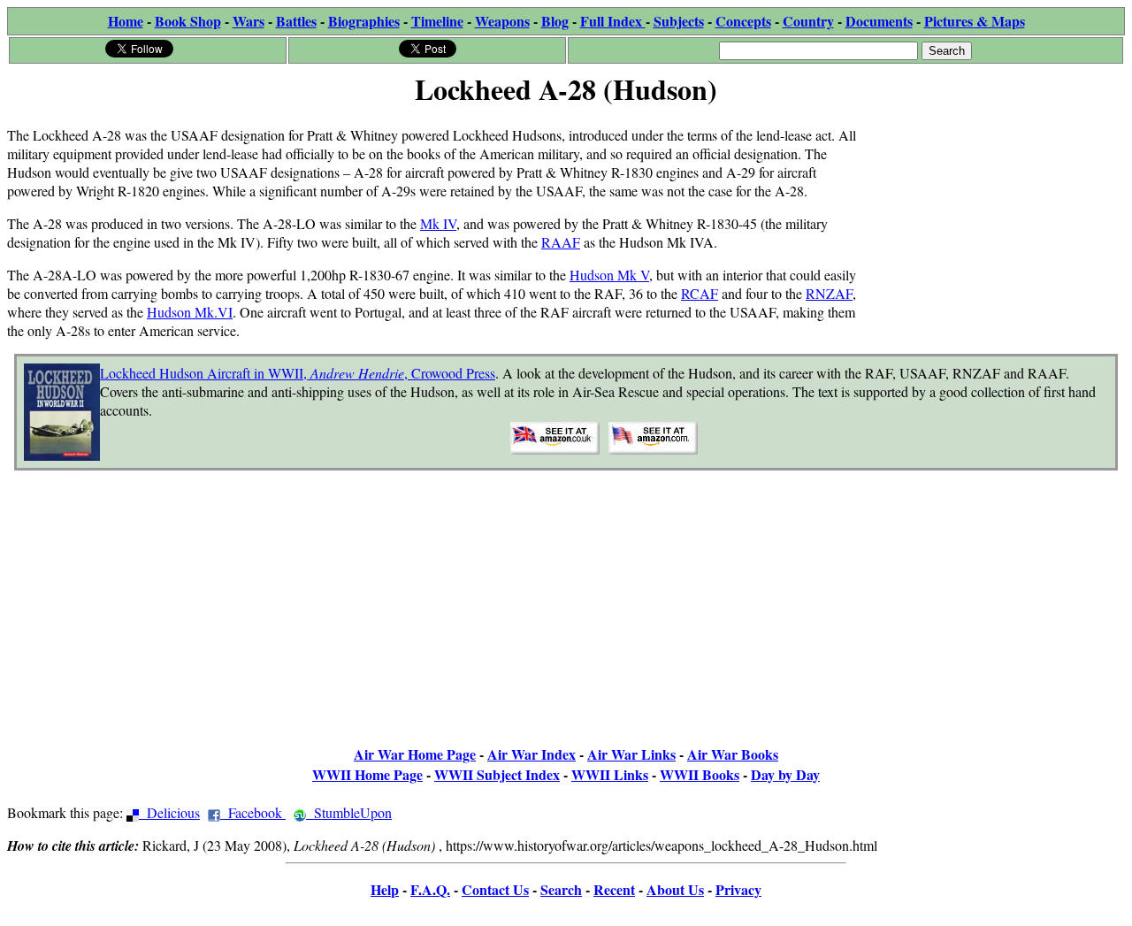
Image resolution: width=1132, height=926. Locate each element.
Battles (296, 21)
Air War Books (732, 754)
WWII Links (609, 774)
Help (385, 889)
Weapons (502, 21)
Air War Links (631, 754)
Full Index (613, 21)
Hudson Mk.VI (190, 311)
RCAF (699, 293)
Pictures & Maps (974, 21)
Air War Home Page (415, 754)
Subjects (679, 21)
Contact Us (495, 889)
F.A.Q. (430, 889)
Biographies (364, 21)
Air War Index (531, 754)
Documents (879, 21)
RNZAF (829, 293)
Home (125, 21)
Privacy (738, 889)
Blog (555, 21)
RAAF (560, 242)
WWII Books (699, 774)
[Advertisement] (992, 222)
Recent (614, 889)
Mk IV (438, 223)
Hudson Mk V (609, 274)
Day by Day (785, 774)
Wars (248, 21)
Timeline (437, 21)
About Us (675, 889)
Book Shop (188, 21)
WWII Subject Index (497, 774)
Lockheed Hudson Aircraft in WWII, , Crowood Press (297, 373)
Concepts (743, 21)
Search (561, 889)
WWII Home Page (367, 774)
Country (808, 21)
